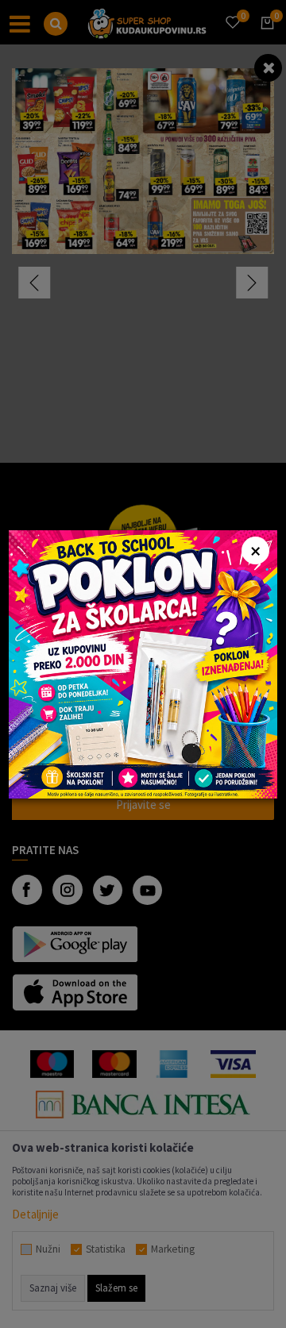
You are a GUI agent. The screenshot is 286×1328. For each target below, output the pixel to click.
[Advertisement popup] (143, 662)
